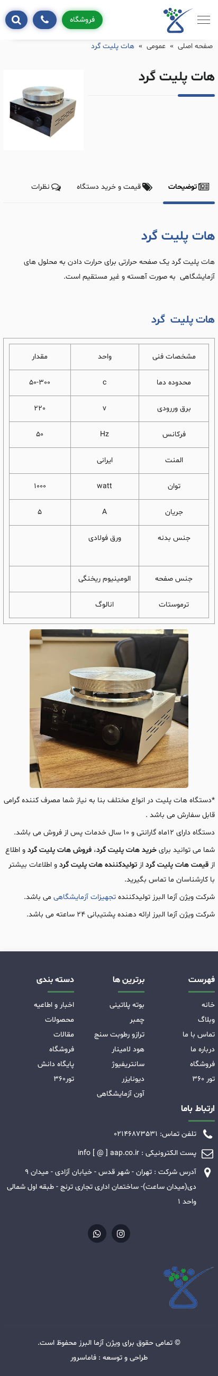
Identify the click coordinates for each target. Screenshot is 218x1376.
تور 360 (203, 1079)
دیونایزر (133, 1079)
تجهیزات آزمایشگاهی (84, 897)
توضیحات (182, 187)
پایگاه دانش (56, 1064)
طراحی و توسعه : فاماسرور (109, 1358)
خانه (208, 1005)
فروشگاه (82, 20)
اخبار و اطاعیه (54, 1005)
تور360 (63, 1079)
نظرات (40, 187)
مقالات (63, 1035)
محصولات (59, 1020)
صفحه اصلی (195, 46)
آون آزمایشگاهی (120, 1094)
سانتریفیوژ (128, 1064)
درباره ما (202, 1049)
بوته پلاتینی (127, 1005)
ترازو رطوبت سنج (119, 1035)
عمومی (156, 46)
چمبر (137, 1020)
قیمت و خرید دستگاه (109, 187)
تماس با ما (199, 1035)
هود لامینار (128, 1049)
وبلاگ (206, 1020)
